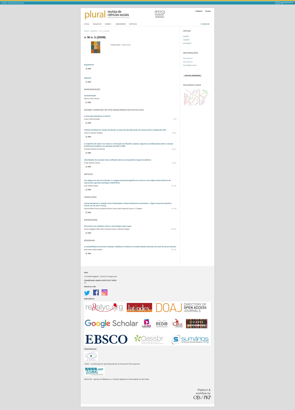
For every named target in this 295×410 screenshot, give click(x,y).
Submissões (121, 24)
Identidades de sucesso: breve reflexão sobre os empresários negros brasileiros (117, 160)
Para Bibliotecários (190, 65)
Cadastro (199, 11)
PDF (89, 69)
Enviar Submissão (193, 75)
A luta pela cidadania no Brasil (97, 116)
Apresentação (90, 96)
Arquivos (97, 24)
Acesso (208, 11)
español (186, 40)
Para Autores (187, 62)
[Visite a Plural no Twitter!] (87, 295)
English (186, 36)
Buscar (205, 24)
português (187, 43)
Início (86, 31)
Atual (86, 24)
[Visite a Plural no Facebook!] (96, 295)
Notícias (133, 24)
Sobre (108, 24)
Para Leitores (188, 58)
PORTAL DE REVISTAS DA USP (12, 3)
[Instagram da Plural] (104, 295)
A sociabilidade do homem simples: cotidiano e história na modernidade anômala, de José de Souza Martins (130, 247)
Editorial (87, 78)
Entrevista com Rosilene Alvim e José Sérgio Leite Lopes (107, 226)
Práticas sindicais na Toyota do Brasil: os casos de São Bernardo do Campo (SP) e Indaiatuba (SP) (125, 130)
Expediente (89, 65)
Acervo (94, 31)
